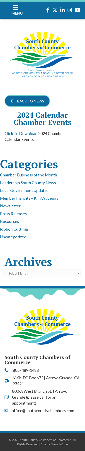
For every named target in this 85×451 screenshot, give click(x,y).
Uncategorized (13, 236)
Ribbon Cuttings (14, 229)
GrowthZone (59, 444)
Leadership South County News (28, 182)
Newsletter (10, 205)
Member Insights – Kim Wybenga (29, 198)
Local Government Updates (24, 190)
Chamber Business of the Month (28, 174)
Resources (9, 221)
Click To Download (21, 133)
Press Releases (13, 213)
